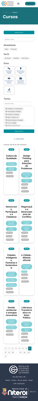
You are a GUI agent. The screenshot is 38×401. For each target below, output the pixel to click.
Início (4, 12)
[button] (18, 3)
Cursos (9, 12)
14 (28, 352)
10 (12, 352)
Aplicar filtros (19, 32)
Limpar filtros (19, 139)
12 (20, 352)
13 (24, 352)
